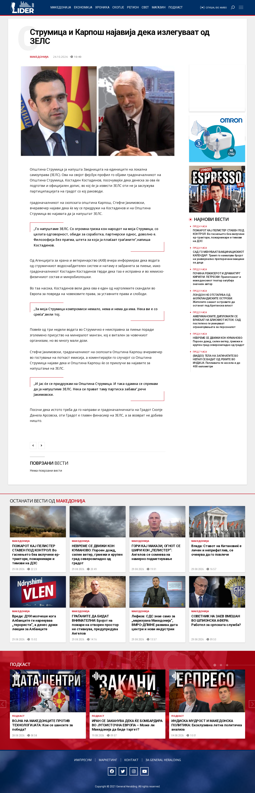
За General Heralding (163, 760)
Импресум (83, 760)
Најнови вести (211, 219)
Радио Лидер (22, 7)
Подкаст (175, 7)
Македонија (60, 7)
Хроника (102, 7)
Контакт (131, 760)
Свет (145, 7)
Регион (133, 7)
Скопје (118, 7)
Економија (83, 7)
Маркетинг (108, 760)
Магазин (158, 7)
